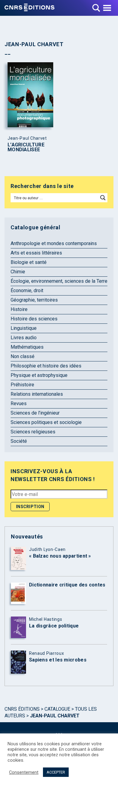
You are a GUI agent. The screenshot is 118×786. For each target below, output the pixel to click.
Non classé (22, 356)
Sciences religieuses (33, 432)
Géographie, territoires (34, 300)
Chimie (18, 272)
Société (19, 441)
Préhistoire (22, 385)
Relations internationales (37, 394)
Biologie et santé (29, 262)
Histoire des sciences (34, 319)
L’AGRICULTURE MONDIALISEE (26, 147)
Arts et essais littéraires (36, 253)
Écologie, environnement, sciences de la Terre (59, 281)
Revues (19, 403)
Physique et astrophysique (39, 375)
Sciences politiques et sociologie (46, 422)
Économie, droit (27, 290)
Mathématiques (27, 347)
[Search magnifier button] (102, 197)
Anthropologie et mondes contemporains (54, 243)
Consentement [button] (23, 772)
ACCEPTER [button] (56, 772)
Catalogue (57, 709)
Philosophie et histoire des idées (46, 366)
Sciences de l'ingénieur (35, 413)
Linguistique (24, 328)
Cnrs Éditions (22, 709)
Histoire (19, 309)
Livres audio (24, 337)
